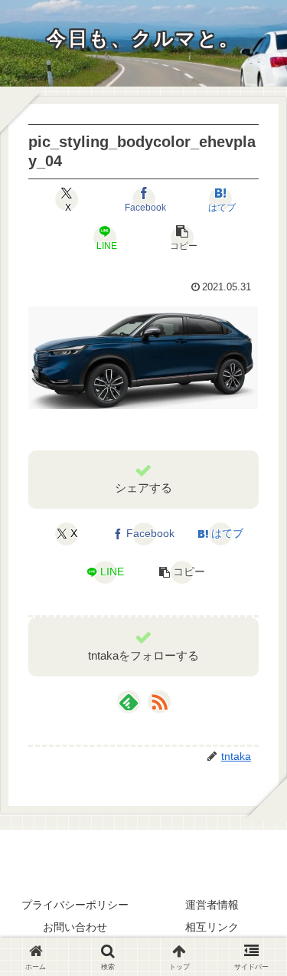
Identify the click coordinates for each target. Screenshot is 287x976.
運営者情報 (212, 905)
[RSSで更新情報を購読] (159, 701)
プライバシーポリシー (75, 905)
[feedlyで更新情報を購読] (128, 701)
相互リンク (212, 927)
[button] (182, 237)
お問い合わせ (75, 927)
